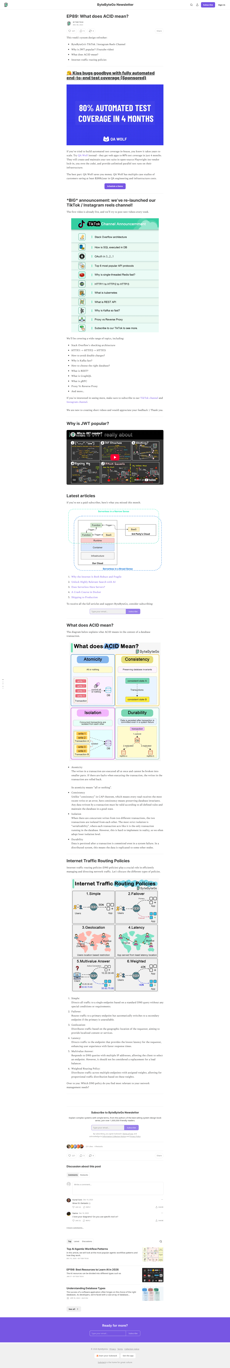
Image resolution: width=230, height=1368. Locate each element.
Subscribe (208, 4)
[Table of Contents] (3, 684)
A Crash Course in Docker (86, 592)
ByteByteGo (78, 22)
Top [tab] (69, 1241)
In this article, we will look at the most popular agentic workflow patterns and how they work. (102, 1254)
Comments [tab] (73, 1175)
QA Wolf (83, 155)
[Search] (191, 4)
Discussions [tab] (87, 1241)
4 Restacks (99, 1146)
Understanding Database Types (86, 1288)
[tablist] (78, 1175)
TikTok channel (149, 398)
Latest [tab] (76, 1241)
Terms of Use (128, 1134)
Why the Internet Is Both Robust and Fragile (96, 577)
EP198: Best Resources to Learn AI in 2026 (93, 1269)
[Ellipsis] (162, 1199)
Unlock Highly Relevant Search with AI (93, 582)
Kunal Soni (77, 1199)
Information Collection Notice (114, 1136)
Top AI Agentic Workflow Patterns (87, 1248)
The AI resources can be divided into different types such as (94, 1273)
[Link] (63, 75)
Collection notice (131, 1349)
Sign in (221, 4)
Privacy (113, 1349)
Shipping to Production (84, 597)
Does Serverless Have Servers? (88, 587)
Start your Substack (108, 1355)
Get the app (128, 1355)
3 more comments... (75, 1228)
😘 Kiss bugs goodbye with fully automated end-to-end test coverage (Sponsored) (111, 75)
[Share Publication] (197, 4)
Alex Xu (85, 1298)
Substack (102, 1362)
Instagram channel (77, 402)
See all (72, 1309)
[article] (115, 1255)
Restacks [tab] (84, 1175)
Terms (120, 1349)
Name (75, 1213)
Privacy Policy (135, 1136)
